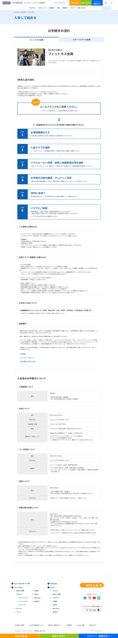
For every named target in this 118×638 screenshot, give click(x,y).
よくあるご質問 (80, 625)
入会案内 (36, 590)
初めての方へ (86, 3)
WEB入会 (75, 3)
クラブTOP (16, 12)
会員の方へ (97, 3)
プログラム (32, 8)
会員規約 (23, 354)
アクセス (72, 8)
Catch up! (53, 583)
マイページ (53, 420)
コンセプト (55, 590)
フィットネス (18, 587)
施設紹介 (52, 8)
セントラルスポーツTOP (60, 2)
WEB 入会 (92, 585)
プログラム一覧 (21, 605)
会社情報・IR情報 (19, 625)
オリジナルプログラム (23, 597)
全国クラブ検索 (20, 590)
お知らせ (36, 594)
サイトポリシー (18, 631)
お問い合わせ (81, 8)
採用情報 (69, 625)
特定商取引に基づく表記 (28, 361)
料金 (58, 8)
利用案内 (64, 8)
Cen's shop (92, 610)
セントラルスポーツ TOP (22, 583)
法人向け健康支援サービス (36, 625)
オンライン (19, 608)
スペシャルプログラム (23, 601)
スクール (19, 612)
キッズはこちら (107, 8)
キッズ (52, 587)
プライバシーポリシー (27, 357)
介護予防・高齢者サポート (55, 625)
